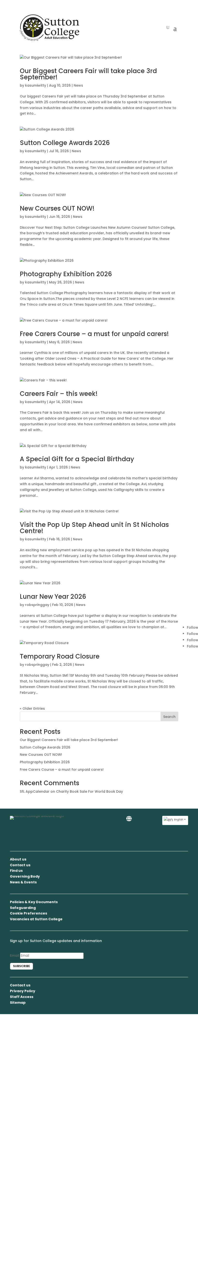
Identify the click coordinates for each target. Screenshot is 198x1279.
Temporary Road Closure (59, 656)
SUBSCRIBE (21, 966)
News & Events (23, 882)
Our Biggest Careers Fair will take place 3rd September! (88, 74)
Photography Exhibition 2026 (66, 274)
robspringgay (37, 604)
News (78, 85)
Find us (16, 870)
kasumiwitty (35, 85)
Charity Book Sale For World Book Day (89, 791)
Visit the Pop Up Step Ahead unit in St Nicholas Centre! (94, 527)
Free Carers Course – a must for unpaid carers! (94, 334)
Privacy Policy (22, 991)
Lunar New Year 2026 (53, 596)
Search (169, 716)
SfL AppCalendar (35, 791)
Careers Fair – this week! (59, 393)
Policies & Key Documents (34, 902)
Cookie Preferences (28, 913)
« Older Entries (32, 708)
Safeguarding (23, 907)
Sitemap (18, 1002)
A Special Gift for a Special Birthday (77, 459)
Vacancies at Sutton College (36, 919)
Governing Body (25, 876)
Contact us (20, 865)
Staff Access (21, 996)
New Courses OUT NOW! (57, 208)
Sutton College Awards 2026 (65, 142)
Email (14, 955)
